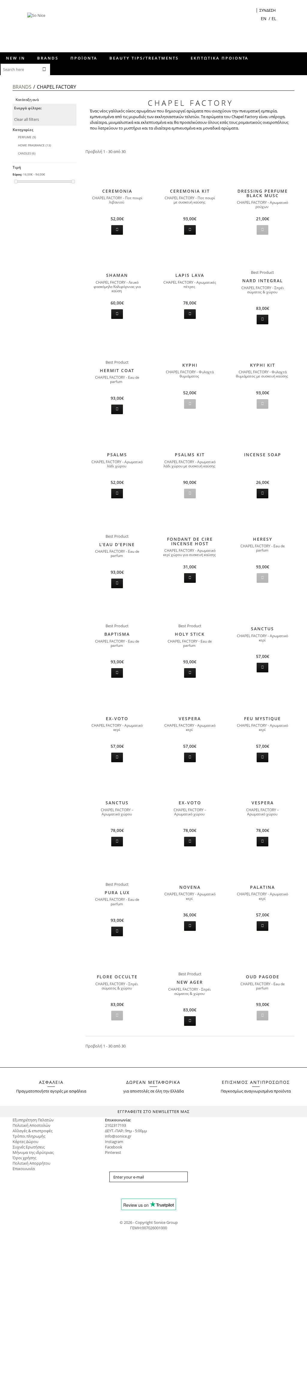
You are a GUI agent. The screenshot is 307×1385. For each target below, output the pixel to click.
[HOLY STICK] (190, 609)
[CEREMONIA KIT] (190, 172)
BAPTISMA (117, 634)
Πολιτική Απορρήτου (31, 1163)
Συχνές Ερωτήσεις (29, 1147)
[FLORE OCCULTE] (117, 957)
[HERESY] (262, 520)
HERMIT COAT (117, 370)
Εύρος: (17, 174)
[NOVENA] (190, 868)
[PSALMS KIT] (190, 435)
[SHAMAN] (117, 256)
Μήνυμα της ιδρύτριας (33, 1152)
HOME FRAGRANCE (34, 145)
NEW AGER (190, 982)
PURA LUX (117, 892)
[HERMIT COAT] (117, 346)
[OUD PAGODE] (262, 957)
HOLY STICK (190, 634)
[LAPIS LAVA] (190, 256)
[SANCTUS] (262, 609)
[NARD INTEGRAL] (262, 256)
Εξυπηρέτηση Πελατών (33, 1120)
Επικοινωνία (24, 1168)
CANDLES (26, 153)
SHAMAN (117, 275)
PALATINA (262, 887)
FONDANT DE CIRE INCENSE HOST (190, 541)
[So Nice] (43, 30)
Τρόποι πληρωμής (29, 1136)
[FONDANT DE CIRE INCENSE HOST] (190, 520)
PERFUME (27, 137)
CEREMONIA (117, 191)
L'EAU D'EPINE (117, 544)
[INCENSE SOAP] (262, 435)
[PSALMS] (117, 435)
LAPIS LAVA (189, 275)
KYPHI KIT (262, 365)
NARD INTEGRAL (262, 280)
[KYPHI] (190, 346)
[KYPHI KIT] (262, 346)
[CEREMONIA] (117, 172)
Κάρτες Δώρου (25, 1141)
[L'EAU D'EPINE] (117, 520)
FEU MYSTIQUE (262, 718)
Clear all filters (26, 119)
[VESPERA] (190, 699)
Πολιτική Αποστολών (31, 1125)
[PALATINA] (262, 868)
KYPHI (190, 365)
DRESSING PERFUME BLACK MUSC (262, 193)
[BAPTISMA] (117, 609)
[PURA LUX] (117, 868)
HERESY (262, 539)
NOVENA (190, 887)
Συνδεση (267, 10)
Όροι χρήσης (24, 1157)
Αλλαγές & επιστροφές (32, 1130)
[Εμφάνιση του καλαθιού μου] (252, 11)
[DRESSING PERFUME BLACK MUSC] (262, 172)
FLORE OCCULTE (117, 976)
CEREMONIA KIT (190, 191)
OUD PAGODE (262, 976)
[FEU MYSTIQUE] (262, 699)
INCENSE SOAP (262, 454)
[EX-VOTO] (117, 699)
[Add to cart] (117, 230)
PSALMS (117, 454)
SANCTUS (262, 628)
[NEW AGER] (190, 957)
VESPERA (190, 718)
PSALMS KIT (190, 454)
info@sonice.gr (118, 1136)
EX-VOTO (117, 718)
